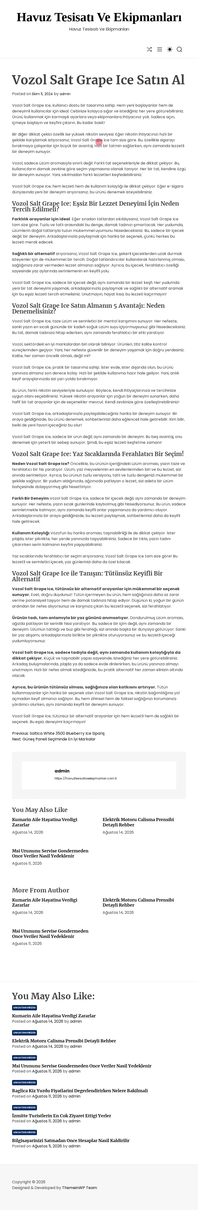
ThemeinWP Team (79, 1187)
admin (65, 94)
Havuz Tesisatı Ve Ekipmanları (99, 17)
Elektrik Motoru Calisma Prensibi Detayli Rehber (138, 822)
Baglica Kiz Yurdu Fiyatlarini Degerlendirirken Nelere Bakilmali (80, 1090)
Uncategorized (24, 1007)
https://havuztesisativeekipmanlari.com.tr (86, 778)
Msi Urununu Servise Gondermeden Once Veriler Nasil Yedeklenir (50, 853)
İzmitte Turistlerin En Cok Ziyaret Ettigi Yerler (61, 1115)
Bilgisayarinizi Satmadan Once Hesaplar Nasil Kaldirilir (70, 1140)
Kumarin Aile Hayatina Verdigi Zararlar (44, 822)
